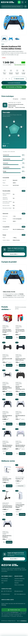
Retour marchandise (19, 584)
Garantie (17, 582)
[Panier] (22, 2)
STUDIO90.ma (24, 620)
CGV (2, 582)
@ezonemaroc (19, 591)
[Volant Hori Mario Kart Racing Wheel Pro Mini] (7, 318)
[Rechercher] (25, 6)
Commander (9, 337)
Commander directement (14, 82)
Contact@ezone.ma (20, 594)
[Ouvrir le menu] (25, 2)
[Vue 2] (11, 39)
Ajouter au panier (20, 78)
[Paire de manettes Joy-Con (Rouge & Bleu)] (20, 318)
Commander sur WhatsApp (15, 87)
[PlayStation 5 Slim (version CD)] (7, 470)
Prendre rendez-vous (15, 609)
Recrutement (4, 580)
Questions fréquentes (19, 578)
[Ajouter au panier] (4, 337)
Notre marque (4, 578)
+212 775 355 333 (7, 591)
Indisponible (20, 485)
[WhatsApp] (19, 2)
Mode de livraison (19, 580)
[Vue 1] (4, 39)
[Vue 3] (17, 39)
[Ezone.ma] (7, 2)
